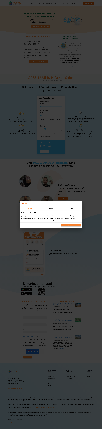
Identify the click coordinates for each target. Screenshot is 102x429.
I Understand (71, 225)
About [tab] (71, 208)
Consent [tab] (30, 208)
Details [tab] (51, 208)
